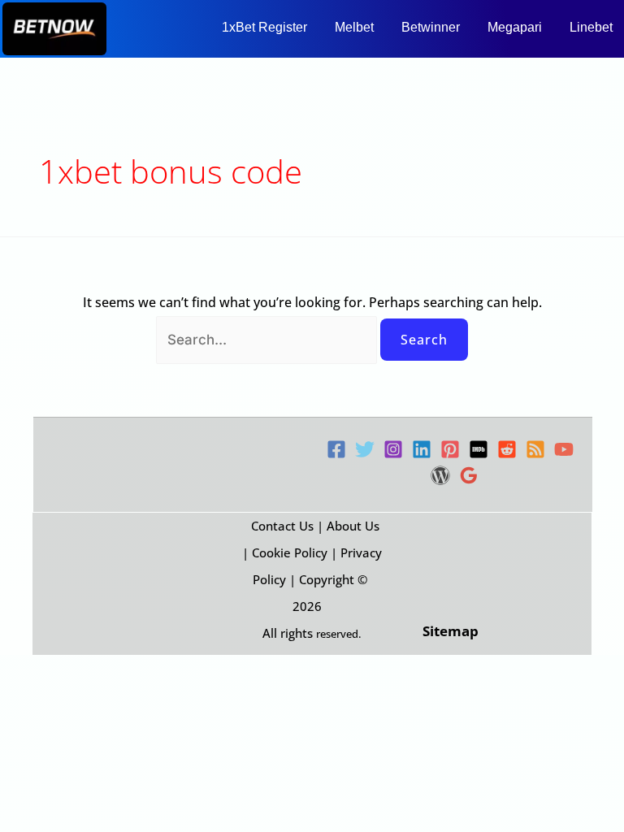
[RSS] (535, 449)
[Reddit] (507, 449)
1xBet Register (264, 27)
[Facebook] (336, 449)
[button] (268, 28)
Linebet (591, 27)
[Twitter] (365, 449)
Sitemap (450, 631)
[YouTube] (564, 449)
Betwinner (430, 27)
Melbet (354, 27)
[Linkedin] (421, 449)
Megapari (515, 27)
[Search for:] (268, 340)
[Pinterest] (450, 449)
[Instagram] (393, 449)
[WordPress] (440, 475)
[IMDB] (478, 449)
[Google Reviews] (469, 475)
